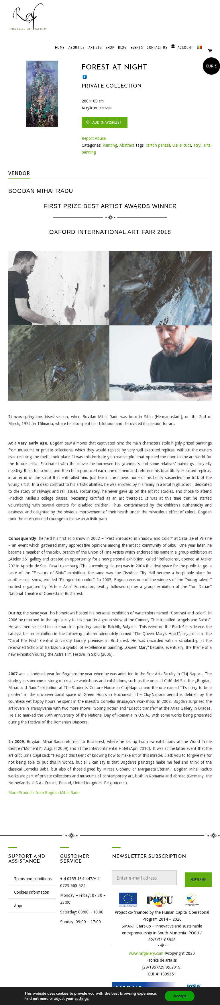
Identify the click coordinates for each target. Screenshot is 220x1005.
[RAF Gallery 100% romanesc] (28, 17)
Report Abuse (94, 138)
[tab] (23, 173)
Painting (110, 145)
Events (137, 47)
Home (59, 47)
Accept (179, 996)
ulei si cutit (181, 145)
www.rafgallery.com (146, 953)
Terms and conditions (33, 878)
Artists (95, 47)
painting (89, 152)
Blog (122, 47)
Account (185, 47)
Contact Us (157, 47)
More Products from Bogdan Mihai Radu (44, 792)
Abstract (126, 145)
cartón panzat (158, 145)
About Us (76, 47)
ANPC (18, 905)
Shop (109, 47)
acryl (197, 145)
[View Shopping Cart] (210, 52)
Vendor (19, 173)
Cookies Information (31, 892)
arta (207, 145)
